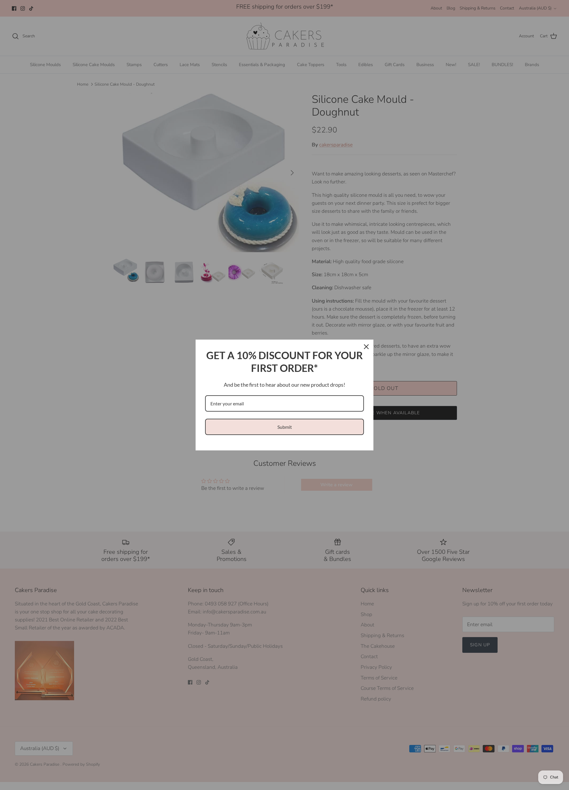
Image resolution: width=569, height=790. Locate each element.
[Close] (366, 347)
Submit (284, 427)
